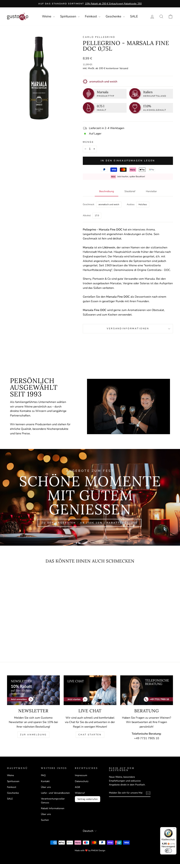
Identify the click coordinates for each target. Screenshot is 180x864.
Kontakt (45, 781)
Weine (47, 16)
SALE (134, 16)
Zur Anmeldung (33, 734)
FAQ (43, 775)
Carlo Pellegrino (99, 37)
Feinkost (91, 16)
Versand (123, 68)
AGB (77, 787)
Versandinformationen (128, 328)
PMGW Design (98, 850)
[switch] (168, 851)
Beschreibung (106, 191)
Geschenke (114, 16)
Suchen (45, 820)
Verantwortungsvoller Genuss (53, 800)
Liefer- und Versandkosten (55, 793)
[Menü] (174, 829)
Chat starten (89, 734)
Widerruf (80, 793)
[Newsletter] (33, 690)
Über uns (46, 787)
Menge (88, 142)
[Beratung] (146, 690)
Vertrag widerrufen (87, 799)
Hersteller (151, 191)
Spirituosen (68, 16)
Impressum (81, 775)
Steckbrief (129, 191)
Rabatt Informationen (52, 808)
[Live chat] (90, 690)
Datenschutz (81, 781)
